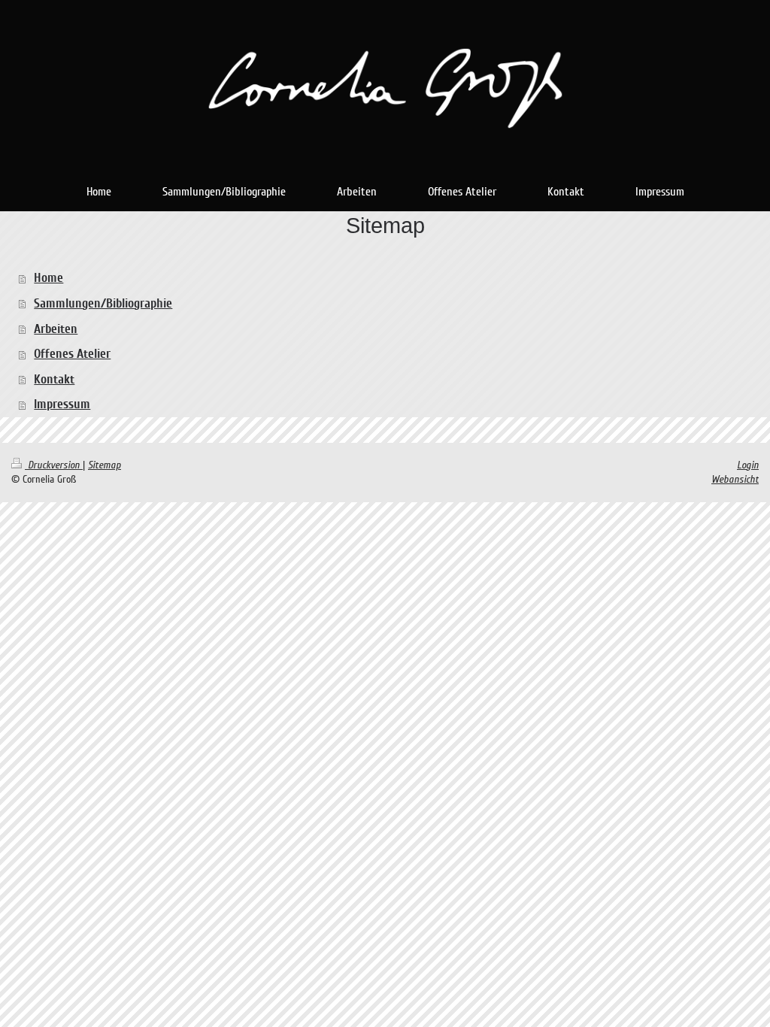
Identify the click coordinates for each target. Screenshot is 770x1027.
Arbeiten (55, 329)
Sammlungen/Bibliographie (103, 303)
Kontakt (54, 379)
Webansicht (735, 479)
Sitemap (104, 465)
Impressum (62, 404)
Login (748, 465)
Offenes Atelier (72, 354)
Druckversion (54, 465)
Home (48, 278)
